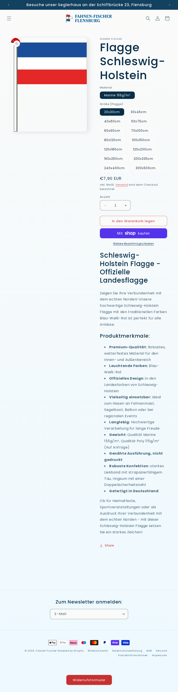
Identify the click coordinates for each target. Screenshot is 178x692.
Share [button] (109, 545)
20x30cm (112, 112)
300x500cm (146, 168)
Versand (121, 185)
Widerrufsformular (89, 680)
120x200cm (142, 149)
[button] (9, 18)
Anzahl (105, 197)
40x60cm (112, 121)
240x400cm (114, 168)
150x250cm (113, 159)
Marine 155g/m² (117, 95)
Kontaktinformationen (133, 655)
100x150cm (141, 140)
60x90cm (112, 130)
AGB (149, 650)
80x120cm (112, 140)
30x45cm (139, 112)
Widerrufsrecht (98, 650)
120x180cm (113, 149)
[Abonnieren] (123, 614)
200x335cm (143, 159)
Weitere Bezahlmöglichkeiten (133, 243)
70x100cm (139, 130)
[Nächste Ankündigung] (169, 5)
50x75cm (139, 121)
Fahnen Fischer (46, 650)
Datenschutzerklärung (127, 650)
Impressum (159, 655)
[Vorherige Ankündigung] (8, 5)
